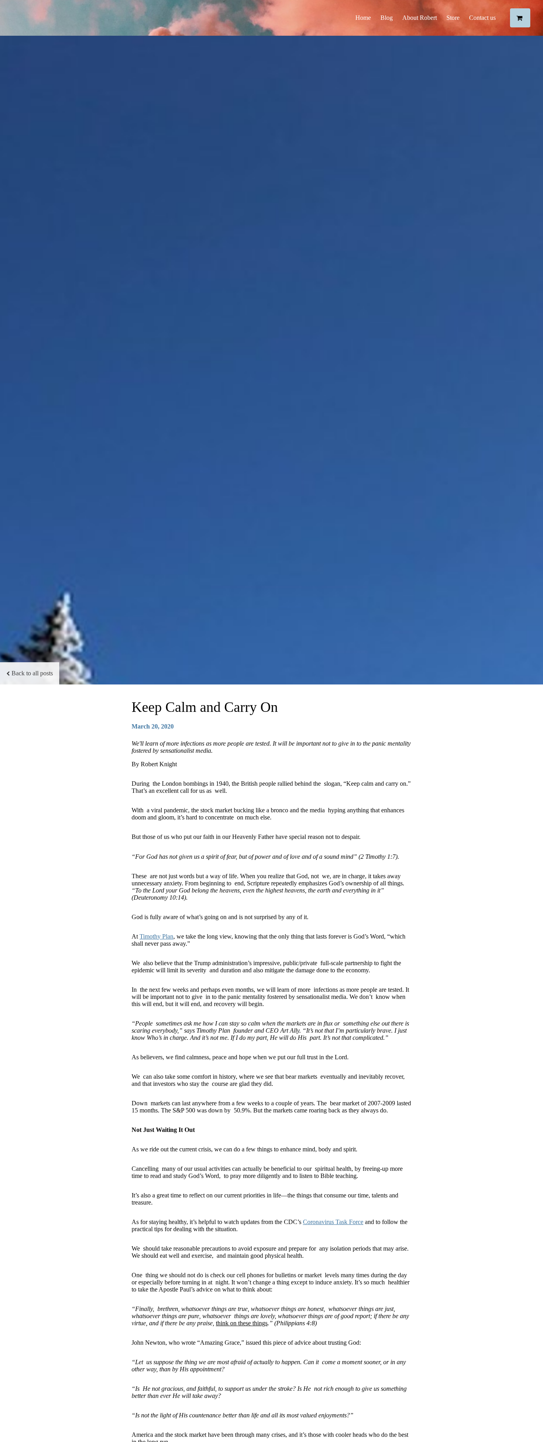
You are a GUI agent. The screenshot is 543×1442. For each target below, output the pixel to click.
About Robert (419, 17)
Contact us (482, 17)
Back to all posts (32, 673)
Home (363, 17)
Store (453, 17)
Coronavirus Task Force (333, 1221)
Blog (386, 17)
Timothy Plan (156, 936)
